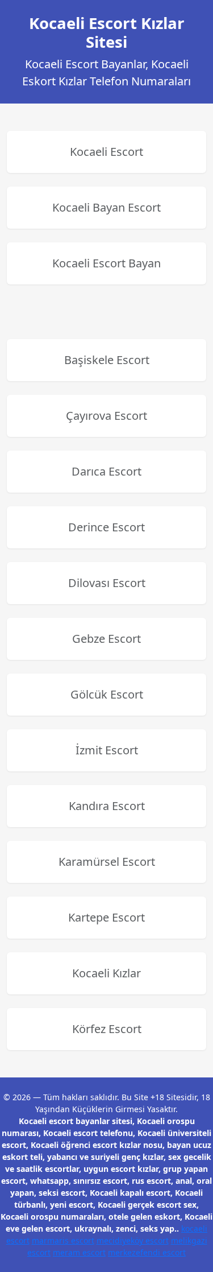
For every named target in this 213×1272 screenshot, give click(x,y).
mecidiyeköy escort (133, 1240)
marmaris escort (63, 1240)
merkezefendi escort (147, 1252)
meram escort (79, 1252)
